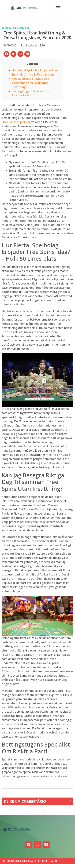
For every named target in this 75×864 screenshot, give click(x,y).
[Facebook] (28, 844)
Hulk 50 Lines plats (14, 122)
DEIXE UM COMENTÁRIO (25, 801)
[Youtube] (46, 844)
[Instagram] (37, 844)
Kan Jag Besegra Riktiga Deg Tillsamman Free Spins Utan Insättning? (30, 83)
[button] (6, 54)
